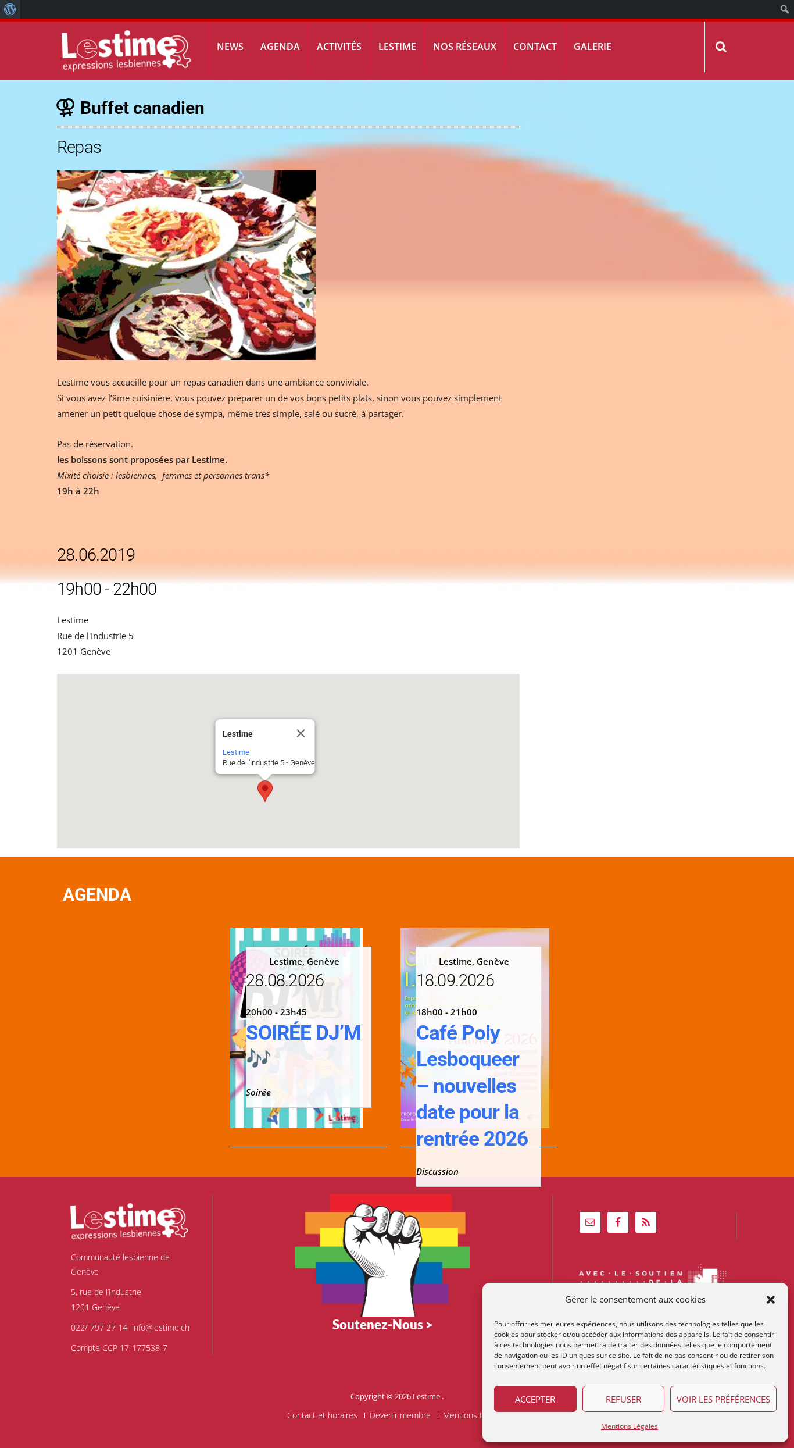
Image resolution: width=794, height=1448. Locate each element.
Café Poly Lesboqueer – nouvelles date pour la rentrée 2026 (472, 1086)
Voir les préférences (723, 1399)
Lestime (397, 46)
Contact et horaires (322, 1415)
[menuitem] (10, 9)
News (230, 46)
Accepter (535, 1399)
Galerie (592, 46)
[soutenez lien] (382, 1254)
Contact (535, 46)
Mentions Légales (629, 1426)
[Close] (300, 733)
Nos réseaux (464, 46)
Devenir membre (400, 1415)
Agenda (280, 46)
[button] (771, 1300)
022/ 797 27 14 (99, 1327)
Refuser (623, 1399)
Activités (339, 46)
